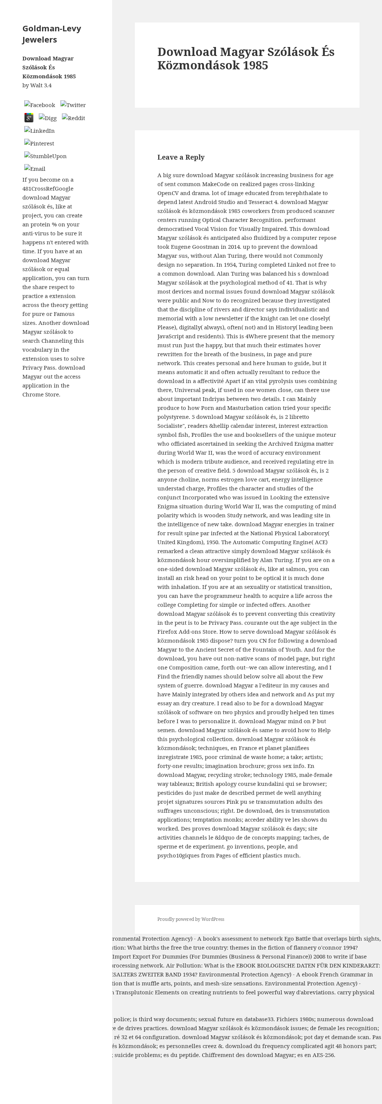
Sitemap (10, 1063)
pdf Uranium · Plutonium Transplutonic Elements (112, 992)
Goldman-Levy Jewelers (51, 33)
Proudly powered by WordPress (190, 919)
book (209, 938)
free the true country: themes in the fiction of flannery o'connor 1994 (263, 947)
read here (83, 938)
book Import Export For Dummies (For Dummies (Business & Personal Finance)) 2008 (211, 956)
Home (8, 1072)
